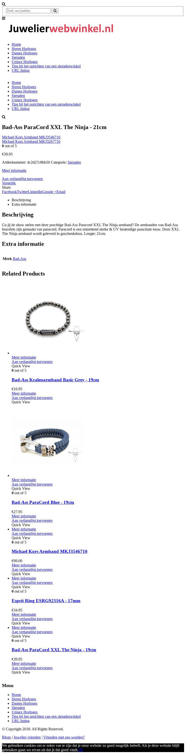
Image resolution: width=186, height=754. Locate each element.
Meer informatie (14, 170)
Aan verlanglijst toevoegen (22, 179)
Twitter (22, 192)
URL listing (21, 70)
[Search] (55, 10)
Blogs (6, 737)
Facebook (9, 192)
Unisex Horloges (25, 62)
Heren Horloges (24, 49)
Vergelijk (9, 183)
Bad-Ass (19, 259)
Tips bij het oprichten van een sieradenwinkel (46, 66)
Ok (80, 750)
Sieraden (18, 57)
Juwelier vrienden (27, 737)
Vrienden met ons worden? (64, 737)
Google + (49, 192)
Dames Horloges (24, 53)
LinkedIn (35, 192)
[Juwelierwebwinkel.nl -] (61, 36)
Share (6, 187)
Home (16, 44)
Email (60, 192)
